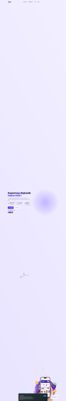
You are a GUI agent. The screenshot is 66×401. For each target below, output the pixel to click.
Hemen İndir (11, 207)
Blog (35, 1)
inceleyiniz (23, 399)
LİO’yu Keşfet (25, 1)
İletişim (38, 1)
